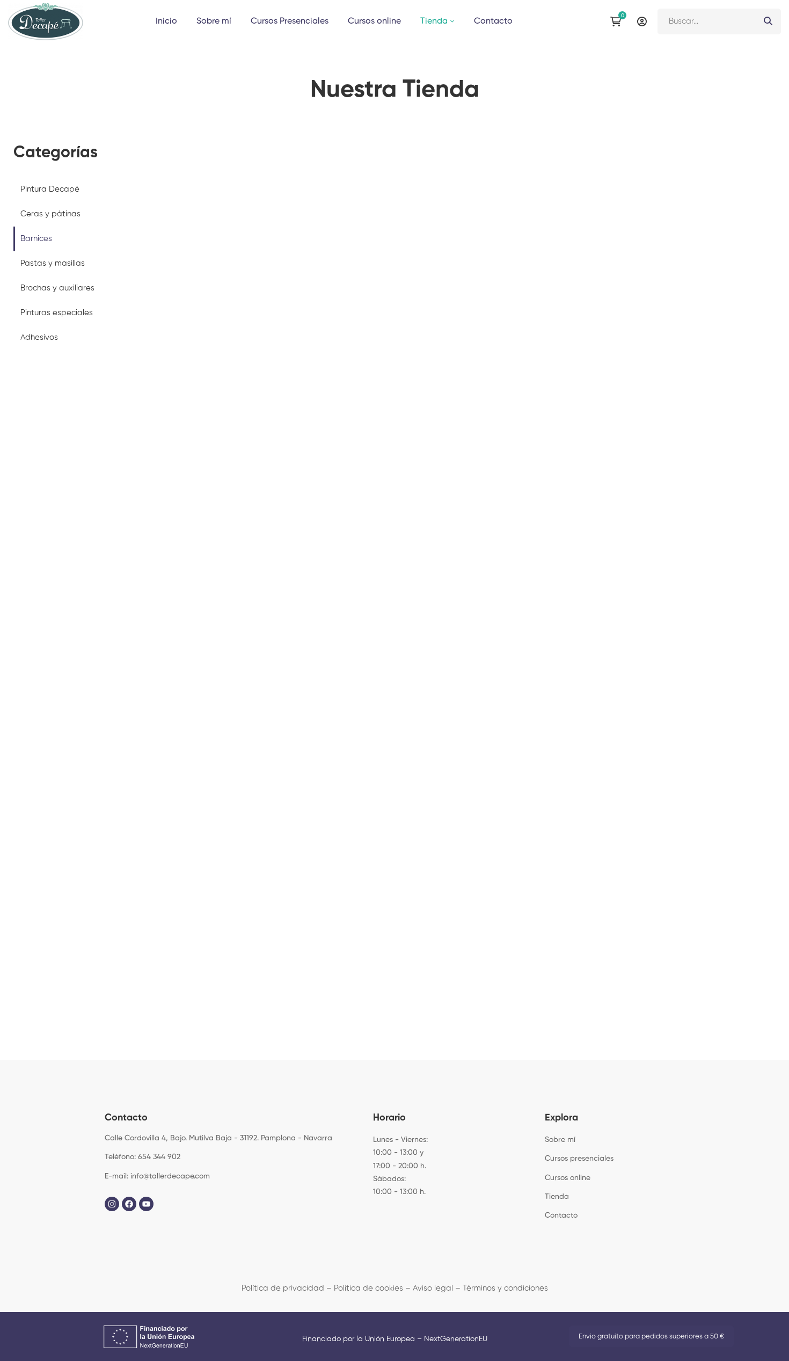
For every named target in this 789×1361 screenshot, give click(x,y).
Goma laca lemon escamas (389, 634)
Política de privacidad (283, 1288)
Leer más (591, 242)
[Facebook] (129, 1204)
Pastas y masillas (52, 263)
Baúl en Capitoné (593, 963)
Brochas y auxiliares (57, 288)
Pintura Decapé (49, 189)
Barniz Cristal (547, 442)
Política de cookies (368, 1288)
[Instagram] (112, 1204)
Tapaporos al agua (705, 634)
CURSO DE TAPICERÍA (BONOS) (196, 963)
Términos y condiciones (505, 1288)
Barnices (36, 239)
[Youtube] (146, 1204)
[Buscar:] (719, 21)
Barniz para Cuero (232, 556)
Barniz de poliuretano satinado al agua (547, 642)
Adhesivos (39, 337)
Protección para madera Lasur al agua (231, 342)
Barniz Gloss (705, 334)
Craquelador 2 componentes (389, 442)
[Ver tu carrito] (618, 21)
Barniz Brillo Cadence (389, 334)
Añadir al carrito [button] (276, 242)
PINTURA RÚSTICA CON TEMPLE (394, 963)
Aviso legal (433, 1288)
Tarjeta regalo (196, 855)
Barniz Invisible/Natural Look (547, 334)
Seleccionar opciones (433, 242)
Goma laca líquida (705, 428)
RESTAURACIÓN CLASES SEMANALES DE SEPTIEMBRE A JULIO (593, 863)
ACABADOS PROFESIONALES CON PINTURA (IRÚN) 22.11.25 (394, 877)
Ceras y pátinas (50, 214)
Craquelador (232, 648)
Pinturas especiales (56, 313)
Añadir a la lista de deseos (276, 269)
